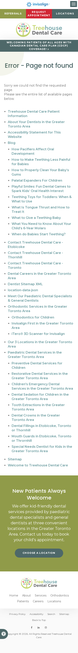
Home (13, 595)
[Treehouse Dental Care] (39, 29)
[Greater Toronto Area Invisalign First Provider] (39, 4)
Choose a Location (39, 552)
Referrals (13, 13)
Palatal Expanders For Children (37, 180)
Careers (38, 601)
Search (51, 614)
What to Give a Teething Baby (36, 218)
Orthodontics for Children (33, 317)
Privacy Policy (17, 614)
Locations (65, 13)
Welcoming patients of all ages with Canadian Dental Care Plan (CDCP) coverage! (39, 46)
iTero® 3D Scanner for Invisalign (38, 334)
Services (40, 595)
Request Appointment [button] (39, 13)
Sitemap (15, 459)
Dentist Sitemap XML (25, 284)
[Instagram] (45, 627)
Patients (23, 601)
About (26, 595)
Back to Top (39, 620)
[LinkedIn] (38, 627)
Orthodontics (59, 595)
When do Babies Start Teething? (39, 234)
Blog (11, 143)
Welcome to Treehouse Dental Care (38, 465)
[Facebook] (32, 627)
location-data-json (23, 290)
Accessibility (36, 614)
